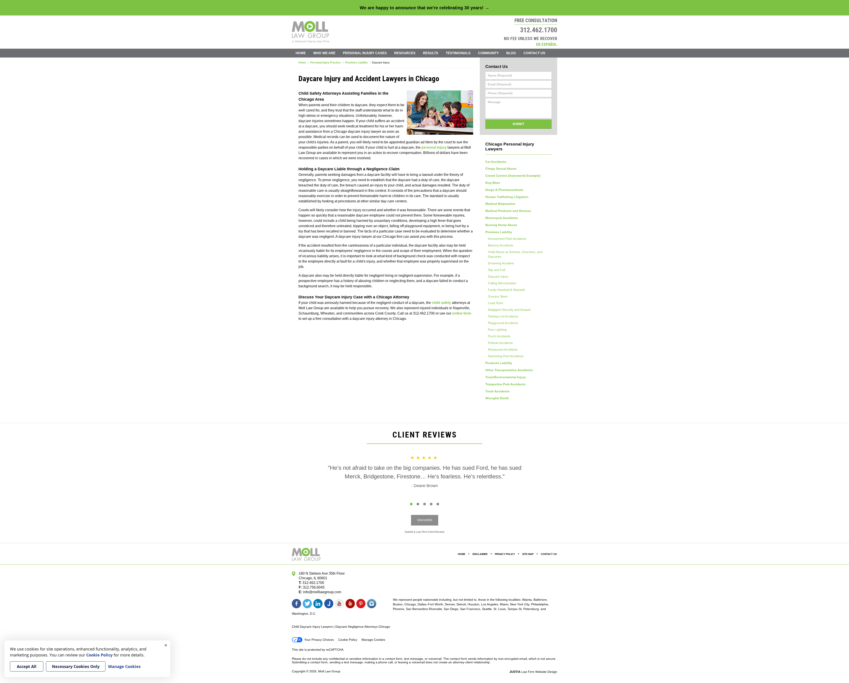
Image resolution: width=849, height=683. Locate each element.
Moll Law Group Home (310, 32)
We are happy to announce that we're (424, 7)
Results (430, 53)
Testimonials (458, 53)
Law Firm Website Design (533, 671)
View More (424, 520)
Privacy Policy (505, 554)
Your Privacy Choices (319, 639)
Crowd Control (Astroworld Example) (513, 175)
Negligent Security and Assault (509, 309)
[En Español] (546, 44)
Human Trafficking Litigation (506, 197)
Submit (518, 124)
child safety (441, 303)
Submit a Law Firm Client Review (424, 531)
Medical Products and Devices (508, 211)
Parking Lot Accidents (503, 316)
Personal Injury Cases (365, 53)
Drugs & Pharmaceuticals (504, 190)
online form (461, 313)
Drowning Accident (501, 263)
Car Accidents (495, 161)
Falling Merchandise (502, 283)
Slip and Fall (496, 270)
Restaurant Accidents (503, 349)
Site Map (527, 554)
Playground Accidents (503, 323)
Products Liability (498, 363)
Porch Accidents (499, 336)
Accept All (26, 666)
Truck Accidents (497, 391)
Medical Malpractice (500, 203)
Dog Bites (492, 182)
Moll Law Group (329, 671)
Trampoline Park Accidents (505, 384)
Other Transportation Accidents (509, 370)
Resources (404, 53)
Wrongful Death (497, 398)
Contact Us (534, 53)
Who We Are (324, 53)
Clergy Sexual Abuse (500, 168)
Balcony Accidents (500, 245)
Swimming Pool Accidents (506, 356)
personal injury (434, 147)
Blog (511, 53)
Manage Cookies (373, 639)
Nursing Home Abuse (501, 225)
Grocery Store (498, 296)
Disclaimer (480, 554)
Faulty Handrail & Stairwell (506, 290)
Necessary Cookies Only (75, 666)
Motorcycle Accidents (501, 218)
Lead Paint (495, 303)
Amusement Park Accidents (507, 238)
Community (488, 53)
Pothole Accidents (500, 343)
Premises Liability (498, 232)
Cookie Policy (347, 639)
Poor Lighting (497, 329)
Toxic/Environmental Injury (505, 377)
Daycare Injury (498, 276)
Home (301, 53)
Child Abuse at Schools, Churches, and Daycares (515, 254)
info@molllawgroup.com (322, 592)
